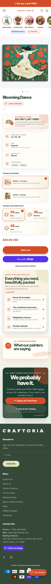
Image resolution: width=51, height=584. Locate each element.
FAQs (5, 506)
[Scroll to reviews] (4, 110)
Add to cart (25, 250)
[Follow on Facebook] (4, 557)
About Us (7, 484)
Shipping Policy (9, 497)
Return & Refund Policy (13, 502)
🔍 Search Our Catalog (25, 409)
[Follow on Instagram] (11, 557)
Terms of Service (10, 488)
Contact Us (8, 479)
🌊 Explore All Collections (25, 401)
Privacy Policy (9, 493)
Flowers (23, 165)
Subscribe (11, 464)
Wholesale (7, 515)
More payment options (26, 266)
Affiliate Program (10, 511)
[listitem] (7, 22)
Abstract (15, 165)
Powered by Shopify (32, 565)
